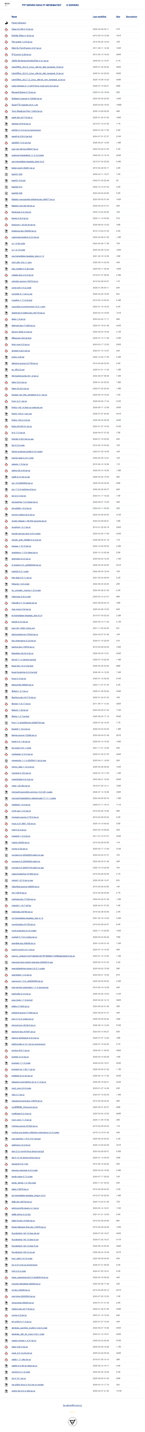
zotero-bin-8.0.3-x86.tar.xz (23, 1390)
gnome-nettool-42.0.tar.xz (23, 514)
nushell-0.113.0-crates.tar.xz (24, 937)
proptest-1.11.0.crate (21, 1063)
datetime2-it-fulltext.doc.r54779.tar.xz (28, 312)
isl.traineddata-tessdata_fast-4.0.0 (27, 615)
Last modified (99, 16)
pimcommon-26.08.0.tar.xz (24, 1025)
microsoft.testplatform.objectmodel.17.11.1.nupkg (34, 798)
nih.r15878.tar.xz (19, 892)
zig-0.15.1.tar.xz (19, 1378)
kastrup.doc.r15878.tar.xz (23, 646)
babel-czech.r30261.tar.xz (23, 167)
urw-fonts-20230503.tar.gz (23, 1296)
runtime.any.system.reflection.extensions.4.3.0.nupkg (35, 1132)
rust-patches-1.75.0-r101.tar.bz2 (26, 1138)
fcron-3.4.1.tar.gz (19, 401)
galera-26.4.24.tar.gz (21, 470)
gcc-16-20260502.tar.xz (22, 483)
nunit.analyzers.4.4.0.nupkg (24, 930)
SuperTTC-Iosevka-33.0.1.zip (25, 104)
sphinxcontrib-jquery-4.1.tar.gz (25, 1208)
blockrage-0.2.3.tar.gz (21, 211)
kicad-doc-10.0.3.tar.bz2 (22, 665)
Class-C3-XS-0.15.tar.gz (22, 29)
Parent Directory (19, 22)
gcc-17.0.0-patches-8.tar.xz (24, 489)
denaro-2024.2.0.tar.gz (22, 331)
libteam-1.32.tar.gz (20, 710)
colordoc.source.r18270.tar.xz (25, 281)
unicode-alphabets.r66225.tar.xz (26, 1283)
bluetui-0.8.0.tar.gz (20, 218)
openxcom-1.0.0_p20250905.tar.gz (27, 981)
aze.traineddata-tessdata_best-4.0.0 (28, 161)
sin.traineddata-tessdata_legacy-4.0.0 (28, 1195)
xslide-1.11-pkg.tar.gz (21, 1359)
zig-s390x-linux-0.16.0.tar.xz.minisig (28, 1384)
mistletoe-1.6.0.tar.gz (21, 804)
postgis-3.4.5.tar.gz (20, 1056)
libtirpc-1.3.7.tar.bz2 (20, 716)
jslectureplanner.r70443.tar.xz (25, 634)
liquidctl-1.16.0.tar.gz (21, 728)
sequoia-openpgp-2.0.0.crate (25, 1170)
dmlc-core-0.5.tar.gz (21, 344)
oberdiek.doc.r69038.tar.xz (24, 943)
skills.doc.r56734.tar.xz (22, 1201)
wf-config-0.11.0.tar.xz (21, 1321)
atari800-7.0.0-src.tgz (21, 142)
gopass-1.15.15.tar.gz (21, 546)
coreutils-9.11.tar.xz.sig (22, 293)
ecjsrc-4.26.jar (18, 356)
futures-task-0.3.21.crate (23, 457)
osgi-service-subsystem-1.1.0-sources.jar (30, 987)
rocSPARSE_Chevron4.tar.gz (25, 1107)
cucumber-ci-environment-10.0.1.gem (28, 306)
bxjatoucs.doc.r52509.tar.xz (24, 230)
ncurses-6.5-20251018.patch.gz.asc (28, 867)
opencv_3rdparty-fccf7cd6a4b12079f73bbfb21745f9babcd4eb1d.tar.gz (43, 955)
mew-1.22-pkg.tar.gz (21, 785)
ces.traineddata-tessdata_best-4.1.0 (28, 256)
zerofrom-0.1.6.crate (21, 1371)
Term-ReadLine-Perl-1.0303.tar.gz (27, 111)
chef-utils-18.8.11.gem (22, 262)
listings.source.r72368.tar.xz (24, 735)
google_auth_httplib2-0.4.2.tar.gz (26, 539)
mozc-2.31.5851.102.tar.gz (24, 823)
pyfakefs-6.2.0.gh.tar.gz (22, 1075)
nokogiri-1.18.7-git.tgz (21, 905)
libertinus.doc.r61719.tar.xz (24, 697)
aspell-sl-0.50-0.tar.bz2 (22, 136)
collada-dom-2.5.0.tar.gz (22, 274)
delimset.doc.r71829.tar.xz (23, 325)
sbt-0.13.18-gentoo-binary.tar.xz (26, 1157)
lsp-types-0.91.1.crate (21, 747)
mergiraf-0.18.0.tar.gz (21, 773)
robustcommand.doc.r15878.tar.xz (27, 1100)
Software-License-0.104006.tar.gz (27, 98)
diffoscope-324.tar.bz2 (21, 337)
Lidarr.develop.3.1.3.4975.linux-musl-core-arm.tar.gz (35, 85)
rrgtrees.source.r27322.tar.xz (25, 1126)
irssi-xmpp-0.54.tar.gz (21, 609)
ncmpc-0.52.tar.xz (20, 848)
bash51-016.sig (18, 180)
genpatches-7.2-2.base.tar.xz (25, 501)
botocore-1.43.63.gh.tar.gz (23, 224)
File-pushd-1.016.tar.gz (22, 41)
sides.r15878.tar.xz (20, 1189)
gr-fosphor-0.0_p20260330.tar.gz (26, 564)
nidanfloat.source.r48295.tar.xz (25, 886)
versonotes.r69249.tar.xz (23, 1302)
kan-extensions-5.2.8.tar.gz (24, 640)
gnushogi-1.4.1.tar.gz (21, 527)
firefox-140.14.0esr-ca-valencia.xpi (27, 407)
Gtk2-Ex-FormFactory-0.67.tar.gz (26, 48)
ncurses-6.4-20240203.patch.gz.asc (28, 854)
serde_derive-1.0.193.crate (24, 1182)
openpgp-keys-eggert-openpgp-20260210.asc (32, 962)
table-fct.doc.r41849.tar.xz (23, 1220)
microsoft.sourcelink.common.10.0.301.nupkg (32, 791)
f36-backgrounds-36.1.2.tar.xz (25, 375)
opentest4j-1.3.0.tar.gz (22, 974)
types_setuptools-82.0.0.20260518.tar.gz (30, 1277)
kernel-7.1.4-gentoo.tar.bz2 (24, 659)
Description (131, 16)
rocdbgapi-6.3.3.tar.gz (21, 1113)
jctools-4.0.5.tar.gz (20, 621)
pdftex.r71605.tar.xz (20, 1006)
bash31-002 (17, 174)
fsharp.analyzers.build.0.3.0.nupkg (27, 451)
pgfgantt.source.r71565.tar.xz (25, 1012)
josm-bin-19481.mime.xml (23, 628)
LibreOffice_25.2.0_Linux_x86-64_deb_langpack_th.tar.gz (38, 73)
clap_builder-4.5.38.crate (23, 268)
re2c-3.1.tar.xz (18, 1094)
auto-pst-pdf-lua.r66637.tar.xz (25, 148)
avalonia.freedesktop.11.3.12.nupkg (28, 155)
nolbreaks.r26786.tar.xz (22, 911)
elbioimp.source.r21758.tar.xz (25, 363)
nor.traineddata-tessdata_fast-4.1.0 (27, 918)
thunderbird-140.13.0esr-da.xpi (25, 1233)
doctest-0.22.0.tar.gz (21, 350)
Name (14, 16)
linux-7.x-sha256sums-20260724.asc (28, 722)
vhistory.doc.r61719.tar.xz (23, 1308)
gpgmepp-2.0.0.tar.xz (21, 558)
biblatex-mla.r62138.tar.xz (23, 205)
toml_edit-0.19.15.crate (22, 1258)
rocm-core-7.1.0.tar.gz (22, 1119)
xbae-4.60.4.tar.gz (20, 1346)
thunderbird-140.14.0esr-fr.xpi (25, 1245)
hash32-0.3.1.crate (20, 571)
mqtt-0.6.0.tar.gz (19, 829)
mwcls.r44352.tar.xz (20, 842)
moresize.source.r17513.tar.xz (25, 817)
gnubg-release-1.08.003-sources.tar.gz (29, 520)
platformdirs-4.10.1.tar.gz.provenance (28, 1044)
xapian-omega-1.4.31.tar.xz (24, 1340)
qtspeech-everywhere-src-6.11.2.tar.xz (29, 1081)
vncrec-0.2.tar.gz (19, 1315)
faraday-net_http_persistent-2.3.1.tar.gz (29, 394)
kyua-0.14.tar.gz (19, 678)
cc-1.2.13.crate (18, 249)
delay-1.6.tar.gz (18, 319)
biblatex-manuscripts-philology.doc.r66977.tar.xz (33, 199)
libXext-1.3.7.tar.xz (20, 691)
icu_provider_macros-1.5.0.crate (26, 590)
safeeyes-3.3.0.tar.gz (21, 1144)
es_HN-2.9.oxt (18, 369)
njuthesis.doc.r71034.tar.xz (24, 899)
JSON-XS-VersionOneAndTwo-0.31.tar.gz (30, 60)
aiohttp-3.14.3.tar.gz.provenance (26, 130)
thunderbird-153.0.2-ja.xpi (23, 1252)
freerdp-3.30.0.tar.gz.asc (23, 438)
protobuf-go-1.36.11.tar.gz (23, 1069)
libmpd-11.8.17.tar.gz (21, 703)
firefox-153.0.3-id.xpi (21, 420)
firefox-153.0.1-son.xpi (22, 413)
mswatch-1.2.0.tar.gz (21, 836)
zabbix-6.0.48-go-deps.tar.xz (24, 1365)
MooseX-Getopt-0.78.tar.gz (24, 92)
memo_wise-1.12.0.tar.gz (23, 766)
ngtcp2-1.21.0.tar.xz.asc (22, 880)
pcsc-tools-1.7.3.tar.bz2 (22, 1000)
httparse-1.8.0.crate (20, 583)
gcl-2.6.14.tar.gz (19, 495)
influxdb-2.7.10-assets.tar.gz (24, 602)
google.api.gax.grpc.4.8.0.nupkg (26, 533)
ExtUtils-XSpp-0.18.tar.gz (23, 35)
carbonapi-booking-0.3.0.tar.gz (25, 237)
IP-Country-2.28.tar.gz (21, 54)
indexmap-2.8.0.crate (21, 596)
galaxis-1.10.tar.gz (20, 464)
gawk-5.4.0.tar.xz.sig (21, 476)
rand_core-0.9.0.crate (21, 1088)
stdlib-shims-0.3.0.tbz (21, 1214)
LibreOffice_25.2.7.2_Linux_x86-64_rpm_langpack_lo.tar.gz (38, 79)
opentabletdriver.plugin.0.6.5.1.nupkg (28, 968)
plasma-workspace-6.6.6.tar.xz (25, 1037)
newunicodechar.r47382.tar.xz (25, 873)
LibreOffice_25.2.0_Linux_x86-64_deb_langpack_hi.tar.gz (37, 66)
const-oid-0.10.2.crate (21, 287)
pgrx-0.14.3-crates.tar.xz (23, 1018)
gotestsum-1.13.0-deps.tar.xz (25, 552)
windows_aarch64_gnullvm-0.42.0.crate (29, 1327)
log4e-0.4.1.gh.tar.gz (21, 741)
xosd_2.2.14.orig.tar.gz (22, 1353)
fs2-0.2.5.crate (18, 445)
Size (118, 16)
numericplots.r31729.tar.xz (23, 924)
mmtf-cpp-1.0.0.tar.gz (21, 810)
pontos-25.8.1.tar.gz (21, 1050)
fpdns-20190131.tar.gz (22, 426)
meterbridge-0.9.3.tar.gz (22, 779)
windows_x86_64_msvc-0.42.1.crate (28, 1334)
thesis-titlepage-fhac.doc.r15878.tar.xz (29, 1226)
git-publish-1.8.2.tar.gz (22, 508)
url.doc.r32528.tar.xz (21, 1290)
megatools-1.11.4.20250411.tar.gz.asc (29, 760)
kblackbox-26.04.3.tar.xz (22, 653)
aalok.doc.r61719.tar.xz (22, 117)
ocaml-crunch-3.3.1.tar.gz (23, 949)
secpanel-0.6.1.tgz (20, 1163)
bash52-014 (17, 186)
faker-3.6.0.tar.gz (19, 382)
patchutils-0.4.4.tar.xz (21, 993)
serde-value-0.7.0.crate (22, 1176)
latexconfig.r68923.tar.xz (23, 684)
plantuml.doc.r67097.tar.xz (23, 1031)
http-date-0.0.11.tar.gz (22, 577)
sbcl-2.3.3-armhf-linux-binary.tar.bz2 (28, 1151)
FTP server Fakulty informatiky (41, 5)
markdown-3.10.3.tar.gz (22, 754)
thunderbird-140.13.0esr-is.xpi (25, 1239)
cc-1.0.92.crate (18, 243)
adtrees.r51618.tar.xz (21, 123)
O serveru (72, 5)
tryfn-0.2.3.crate (19, 1271)
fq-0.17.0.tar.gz (18, 432)
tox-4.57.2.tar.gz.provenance (24, 1264)
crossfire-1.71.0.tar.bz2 (22, 300)
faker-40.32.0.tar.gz (20, 388)
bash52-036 (17, 193)
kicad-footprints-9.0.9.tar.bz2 (24, 672)
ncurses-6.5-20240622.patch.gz (26, 861)
